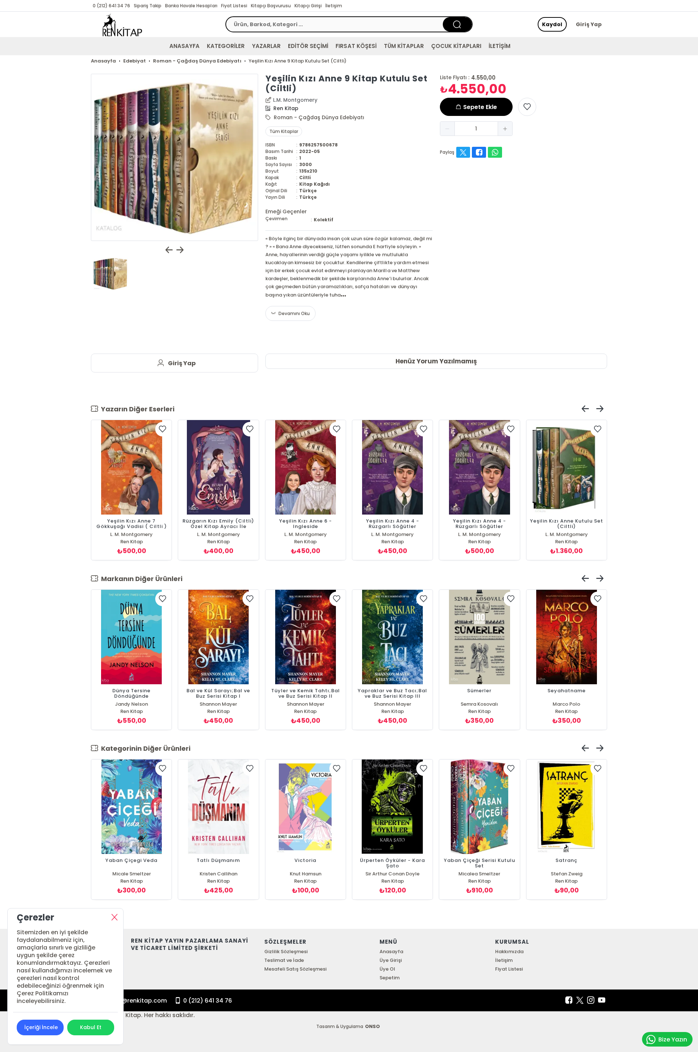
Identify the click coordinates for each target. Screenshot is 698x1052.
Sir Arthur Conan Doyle (392, 873)
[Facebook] (568, 1000)
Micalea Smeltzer (479, 873)
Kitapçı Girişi (308, 6)
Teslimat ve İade (284, 960)
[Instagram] (590, 1000)
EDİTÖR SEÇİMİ (308, 46)
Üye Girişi (390, 960)
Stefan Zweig (566, 873)
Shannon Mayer (218, 704)
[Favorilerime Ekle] (527, 107)
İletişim (333, 6)
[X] (579, 1000)
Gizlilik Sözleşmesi (286, 951)
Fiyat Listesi (234, 6)
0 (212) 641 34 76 (111, 6)
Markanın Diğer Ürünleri (140, 578)
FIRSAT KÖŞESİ (356, 46)
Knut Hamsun (305, 873)
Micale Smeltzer (131, 873)
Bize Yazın (672, 1039)
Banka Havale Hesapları (191, 6)
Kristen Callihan (218, 873)
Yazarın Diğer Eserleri (136, 409)
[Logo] (122, 24)
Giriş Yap (589, 24)
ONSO (372, 1026)
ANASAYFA (184, 46)
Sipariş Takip (147, 6)
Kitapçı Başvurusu (271, 6)
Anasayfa (391, 951)
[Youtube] (601, 1000)
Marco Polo (566, 704)
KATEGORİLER (226, 46)
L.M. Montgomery (295, 100)
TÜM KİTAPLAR (404, 46)
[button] (447, 129)
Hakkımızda (509, 951)
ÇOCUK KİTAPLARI (456, 46)
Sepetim (390, 977)
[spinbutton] (476, 128)
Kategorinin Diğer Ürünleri (144, 748)
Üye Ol (387, 969)
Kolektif (323, 220)
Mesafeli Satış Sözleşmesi (295, 969)
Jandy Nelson (131, 704)
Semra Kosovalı (479, 704)
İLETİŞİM (499, 46)
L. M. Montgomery (131, 534)
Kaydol (552, 24)
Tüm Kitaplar (283, 131)
